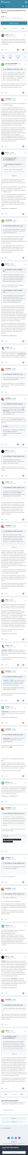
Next (23, 28)
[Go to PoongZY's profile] (2, 858)
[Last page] (26, 28)
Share (14, 1118)
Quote (6, 49)
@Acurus (4, 961)
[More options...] (25, 35)
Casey (7, 347)
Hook (7, 34)
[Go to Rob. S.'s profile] (2, 153)
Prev (5, 28)
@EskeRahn (4, 650)
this (4, 114)
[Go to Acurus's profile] (2, 707)
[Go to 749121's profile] (2, 1031)
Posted (10, 36)
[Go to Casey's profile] (2, 348)
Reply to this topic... (9, 1110)
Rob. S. (4, 16)
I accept (14, 1152)
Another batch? (4, 711)
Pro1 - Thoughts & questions (15, 18)
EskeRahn (8, 99)
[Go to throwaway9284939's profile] (2, 64)
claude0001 (8, 220)
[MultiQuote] (2, 50)
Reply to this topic (14, 23)
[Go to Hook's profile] (2, 35)
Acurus (7, 707)
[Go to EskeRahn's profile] (2, 99)
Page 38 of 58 (14, 28)
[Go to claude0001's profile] (2, 221)
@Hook (10, 650)
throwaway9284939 (11, 63)
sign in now (8, 1103)
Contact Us (14, 1141)
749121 (7, 1031)
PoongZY (8, 857)
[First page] (2, 28)
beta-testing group (22, 353)
